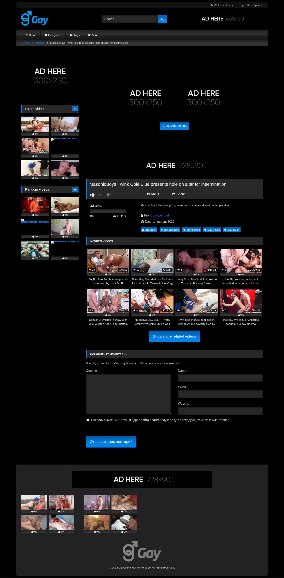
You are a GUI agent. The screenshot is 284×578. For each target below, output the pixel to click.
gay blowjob (193, 229)
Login (241, 5)
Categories (54, 35)
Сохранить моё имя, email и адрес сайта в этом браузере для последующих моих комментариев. (160, 420)
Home (32, 35)
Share (180, 194)
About (154, 194)
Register (257, 5)
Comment (92, 370)
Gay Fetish (213, 229)
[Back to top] (272, 566)
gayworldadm (162, 215)
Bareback (40, 42)
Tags (77, 35)
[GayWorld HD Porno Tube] (34, 19)
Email (183, 387)
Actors (95, 35)
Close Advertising (174, 125)
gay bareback (171, 229)
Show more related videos (174, 336)
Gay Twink (233, 229)
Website (183, 403)
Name (183, 370)
